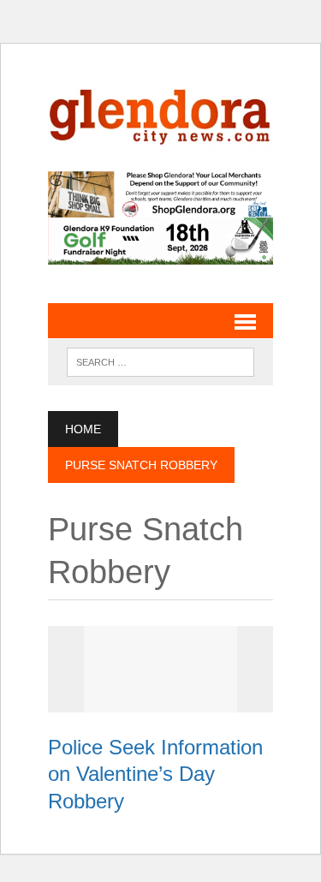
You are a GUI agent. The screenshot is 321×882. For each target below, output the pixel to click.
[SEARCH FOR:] (160, 361)
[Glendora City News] (160, 112)
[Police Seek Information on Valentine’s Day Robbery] (161, 701)
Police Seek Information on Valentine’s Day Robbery (155, 774)
